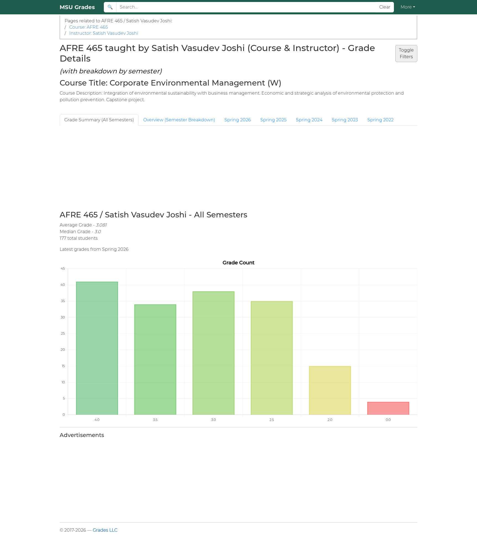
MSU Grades (77, 7)
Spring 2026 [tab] (237, 119)
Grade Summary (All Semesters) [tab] (99, 119)
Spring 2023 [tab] (345, 119)
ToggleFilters (406, 53)
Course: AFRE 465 (88, 27)
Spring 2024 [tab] (309, 119)
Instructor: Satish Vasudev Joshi (103, 33)
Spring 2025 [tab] (273, 119)
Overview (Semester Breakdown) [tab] (179, 119)
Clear (384, 7)
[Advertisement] (238, 167)
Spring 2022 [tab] (380, 119)
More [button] (406, 7)
